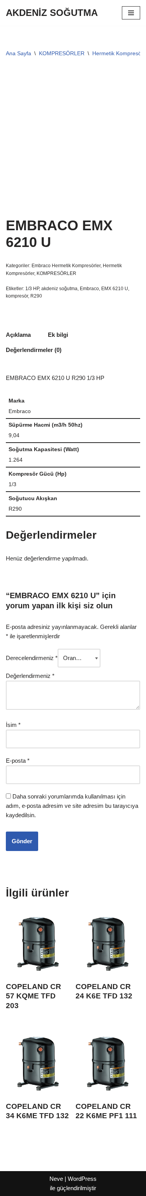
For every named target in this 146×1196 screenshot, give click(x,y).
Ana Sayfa (18, 53)
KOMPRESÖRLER (61, 53)
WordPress (82, 1178)
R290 (36, 296)
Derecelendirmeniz (32, 658)
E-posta (18, 760)
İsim (13, 724)
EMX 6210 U (114, 288)
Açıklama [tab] (18, 334)
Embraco (89, 288)
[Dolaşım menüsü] (131, 12)
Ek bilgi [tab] (58, 334)
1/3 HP (32, 288)
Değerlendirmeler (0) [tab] (34, 350)
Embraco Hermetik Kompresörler (66, 265)
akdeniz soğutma (59, 288)
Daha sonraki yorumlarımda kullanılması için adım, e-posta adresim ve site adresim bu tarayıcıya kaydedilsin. (72, 805)
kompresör (17, 296)
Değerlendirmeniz (30, 675)
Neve (56, 1178)
